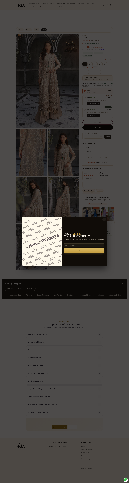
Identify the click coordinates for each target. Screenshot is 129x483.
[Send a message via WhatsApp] (125, 479)
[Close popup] (104, 219)
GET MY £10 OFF (84, 250)
